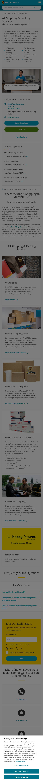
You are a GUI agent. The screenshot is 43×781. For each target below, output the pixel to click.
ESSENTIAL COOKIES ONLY (22, 771)
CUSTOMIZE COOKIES (21, 765)
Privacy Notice (20, 761)
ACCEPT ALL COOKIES (21, 777)
